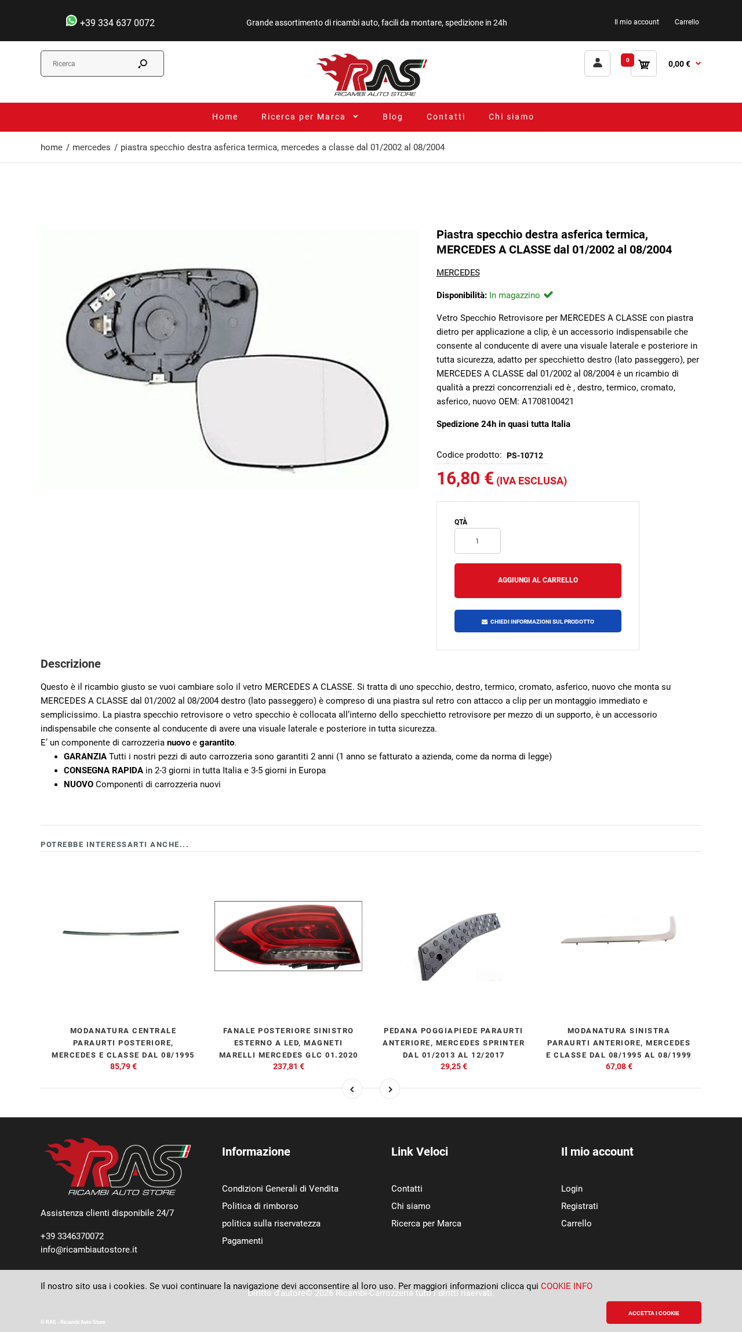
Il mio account (636, 22)
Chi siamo (411, 1206)
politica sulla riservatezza (271, 1223)
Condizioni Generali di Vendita (280, 1188)
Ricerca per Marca (426, 1223)
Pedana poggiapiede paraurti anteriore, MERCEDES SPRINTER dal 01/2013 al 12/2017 (454, 1042)
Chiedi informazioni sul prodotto (542, 621)
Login (572, 1188)
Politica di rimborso (260, 1206)
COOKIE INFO (566, 1286)
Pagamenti (242, 1241)
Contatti (407, 1188)
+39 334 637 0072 (116, 22)
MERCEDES (458, 272)
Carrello (687, 22)
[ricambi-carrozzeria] (371, 96)
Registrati (579, 1206)
